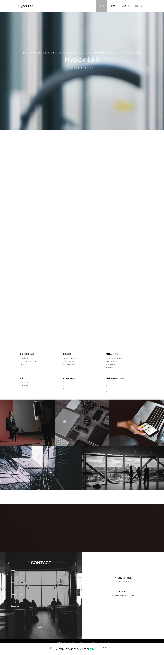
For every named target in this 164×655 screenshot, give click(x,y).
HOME (101, 6)
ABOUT (112, 6)
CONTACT (139, 6)
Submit (41, 627)
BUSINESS (125, 6)
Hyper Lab (25, 6)
